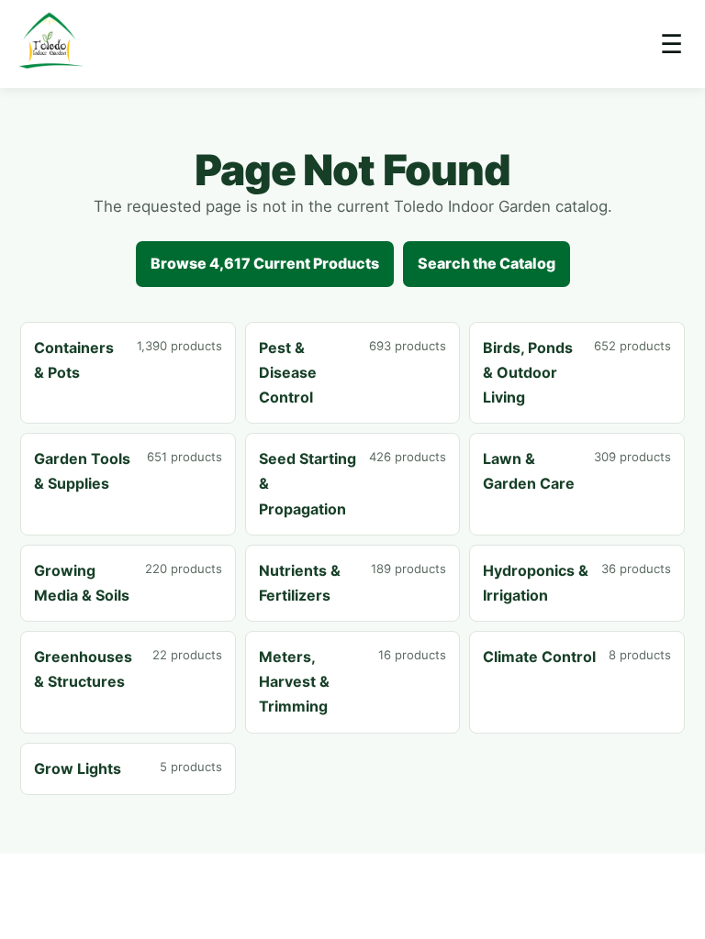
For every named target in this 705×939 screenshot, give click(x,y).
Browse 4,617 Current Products (265, 263)
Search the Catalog (486, 263)
